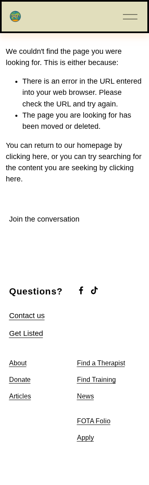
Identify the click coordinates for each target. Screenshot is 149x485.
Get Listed (26, 333)
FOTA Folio (94, 421)
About (17, 363)
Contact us (27, 315)
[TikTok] (94, 290)
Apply (85, 437)
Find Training (96, 379)
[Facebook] (81, 290)
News (85, 396)
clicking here (26, 156)
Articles (20, 396)
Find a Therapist (101, 363)
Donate (20, 379)
